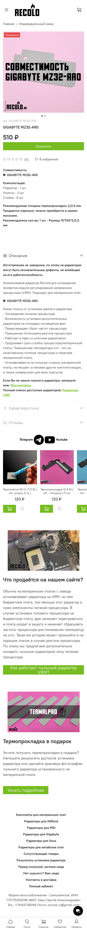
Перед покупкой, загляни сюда (41, 867)
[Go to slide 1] (42, 116)
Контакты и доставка (41, 880)
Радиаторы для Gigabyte (41, 834)
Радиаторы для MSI (41, 828)
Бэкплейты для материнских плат (41, 815)
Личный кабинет (41, 886)
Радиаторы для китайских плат (41, 847)
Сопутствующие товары (41, 854)
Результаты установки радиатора (41, 860)
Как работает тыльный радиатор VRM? (43, 670)
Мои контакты (21, 385)
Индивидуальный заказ (36, 24)
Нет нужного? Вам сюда (41, 873)
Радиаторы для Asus (41, 841)
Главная (8, 24)
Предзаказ (43, 146)
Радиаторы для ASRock (41, 821)
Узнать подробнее (25, 790)
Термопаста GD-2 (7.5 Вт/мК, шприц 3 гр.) (20, 491)
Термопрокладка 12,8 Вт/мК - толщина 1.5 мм (56, 491)
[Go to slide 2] (45, 116)
